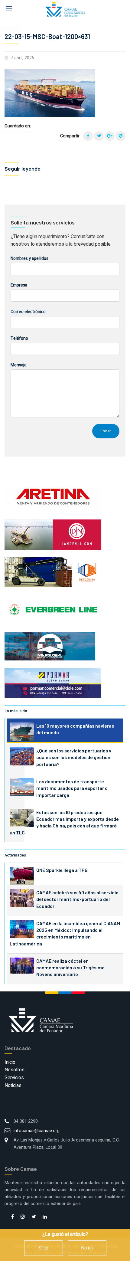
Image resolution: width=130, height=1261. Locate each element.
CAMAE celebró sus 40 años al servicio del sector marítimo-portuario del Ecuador (77, 899)
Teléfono (19, 338)
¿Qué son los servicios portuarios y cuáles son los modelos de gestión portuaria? (73, 757)
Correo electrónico (28, 312)
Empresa (19, 285)
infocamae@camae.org (37, 1131)
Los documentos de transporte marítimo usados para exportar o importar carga (72, 788)
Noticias (13, 1085)
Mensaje (19, 365)
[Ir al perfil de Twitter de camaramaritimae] (33, 1217)
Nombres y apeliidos (29, 258)
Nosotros (14, 1069)
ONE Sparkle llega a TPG (62, 870)
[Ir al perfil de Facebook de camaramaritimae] (12, 1217)
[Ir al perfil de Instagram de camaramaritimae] (23, 1217)
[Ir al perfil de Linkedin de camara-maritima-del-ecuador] (45, 1217)
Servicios (14, 1077)
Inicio (10, 1062)
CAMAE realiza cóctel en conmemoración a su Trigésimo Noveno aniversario (70, 967)
